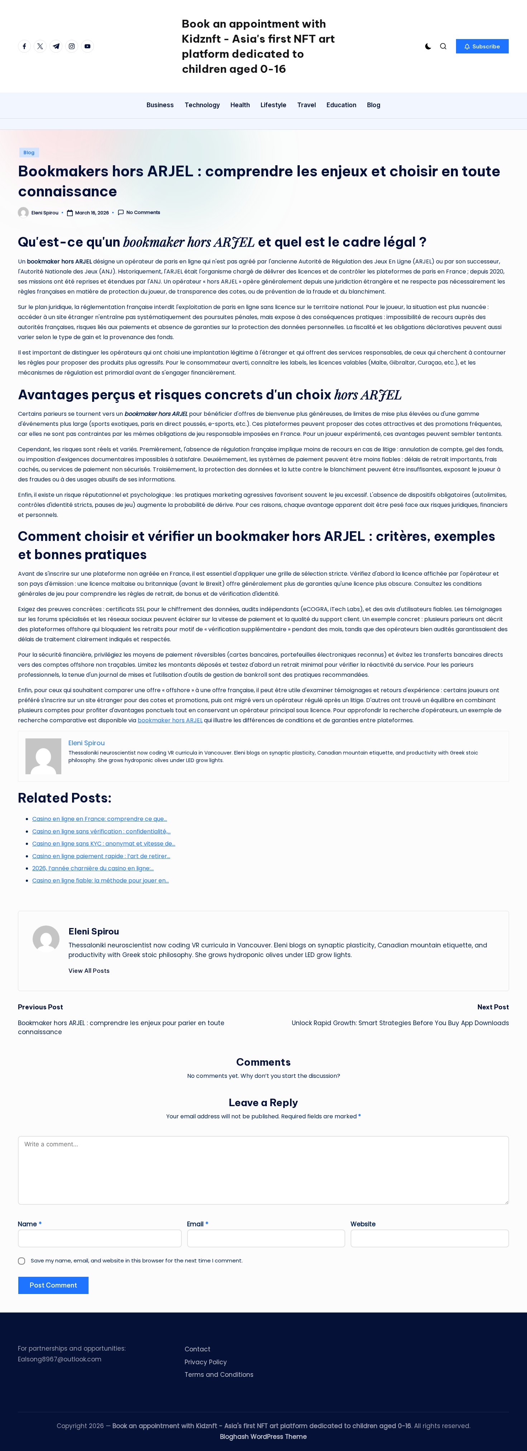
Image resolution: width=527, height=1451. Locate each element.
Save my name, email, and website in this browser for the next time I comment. (137, 1260)
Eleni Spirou (93, 931)
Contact (197, 1349)
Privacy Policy (206, 1362)
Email (197, 1224)
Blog (29, 152)
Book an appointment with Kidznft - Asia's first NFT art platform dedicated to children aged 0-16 (258, 46)
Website (363, 1224)
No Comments (143, 212)
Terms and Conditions (219, 1374)
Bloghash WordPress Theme (263, 1436)
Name (30, 1224)
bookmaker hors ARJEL (170, 720)
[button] (482, 46)
